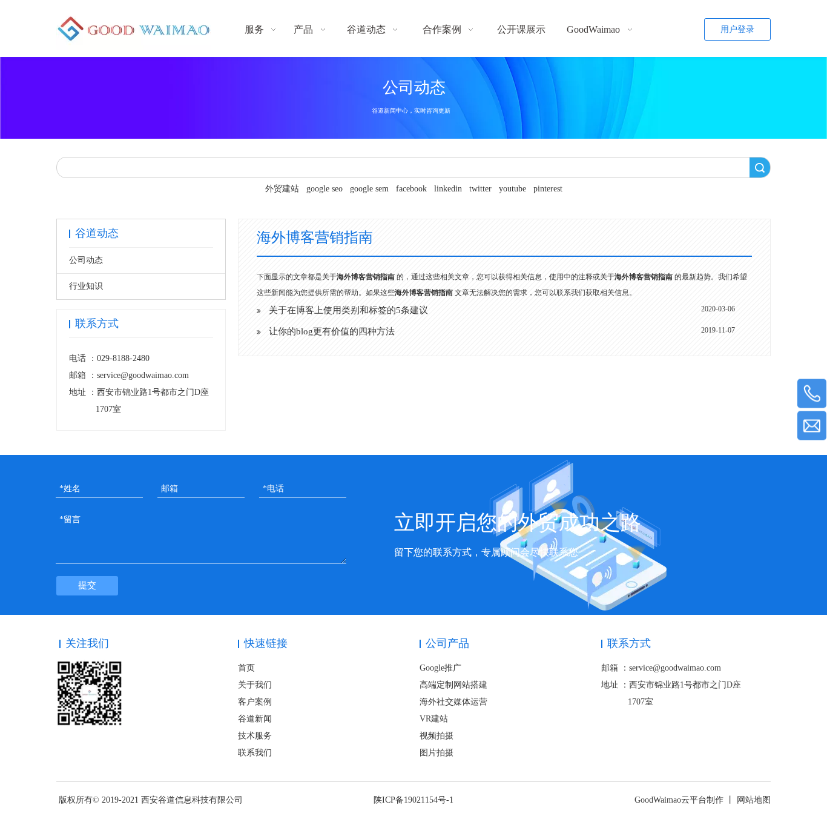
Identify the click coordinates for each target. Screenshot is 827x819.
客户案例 (255, 701)
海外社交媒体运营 (453, 701)
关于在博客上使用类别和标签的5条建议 (348, 310)
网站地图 (754, 799)
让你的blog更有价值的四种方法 (332, 331)
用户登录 (737, 29)
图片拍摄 (436, 752)
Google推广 (440, 667)
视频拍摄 (436, 735)
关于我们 (255, 684)
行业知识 (86, 286)
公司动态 (86, 260)
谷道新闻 (255, 718)
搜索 (760, 167)
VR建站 (434, 718)
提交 (87, 585)
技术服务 (255, 735)
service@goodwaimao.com (143, 375)
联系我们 (255, 752)
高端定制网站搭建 (453, 684)
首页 (246, 667)
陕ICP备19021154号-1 (413, 799)
